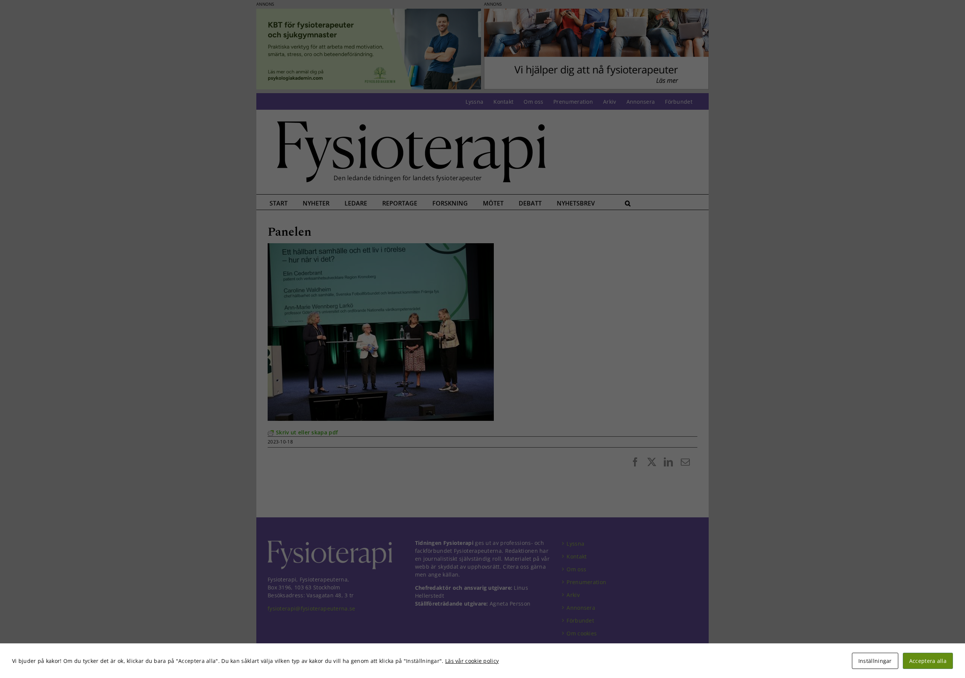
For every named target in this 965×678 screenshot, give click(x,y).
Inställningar (875, 660)
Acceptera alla (928, 660)
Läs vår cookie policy (472, 660)
